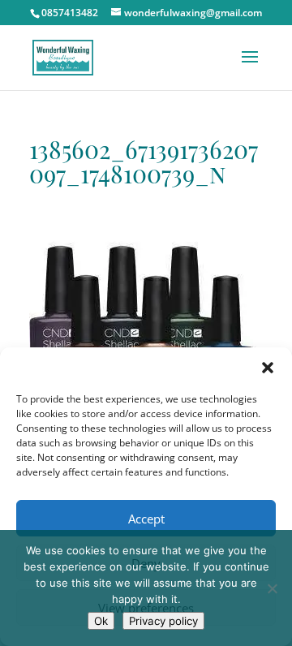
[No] (272, 588)
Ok (101, 620)
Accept (146, 518)
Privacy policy (163, 620)
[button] (268, 368)
